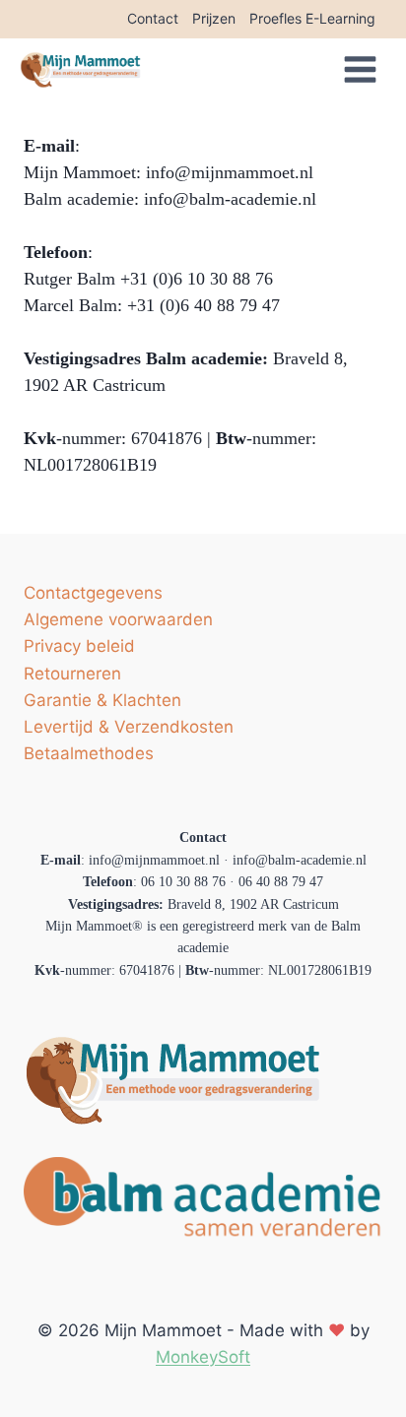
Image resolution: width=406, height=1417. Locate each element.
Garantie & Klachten (102, 700)
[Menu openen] (367, 70)
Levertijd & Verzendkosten (129, 727)
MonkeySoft (203, 1357)
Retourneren (72, 673)
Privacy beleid (79, 646)
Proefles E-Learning (312, 18)
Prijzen (214, 18)
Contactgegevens (93, 593)
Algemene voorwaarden (118, 619)
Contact (152, 18)
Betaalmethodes (89, 753)
